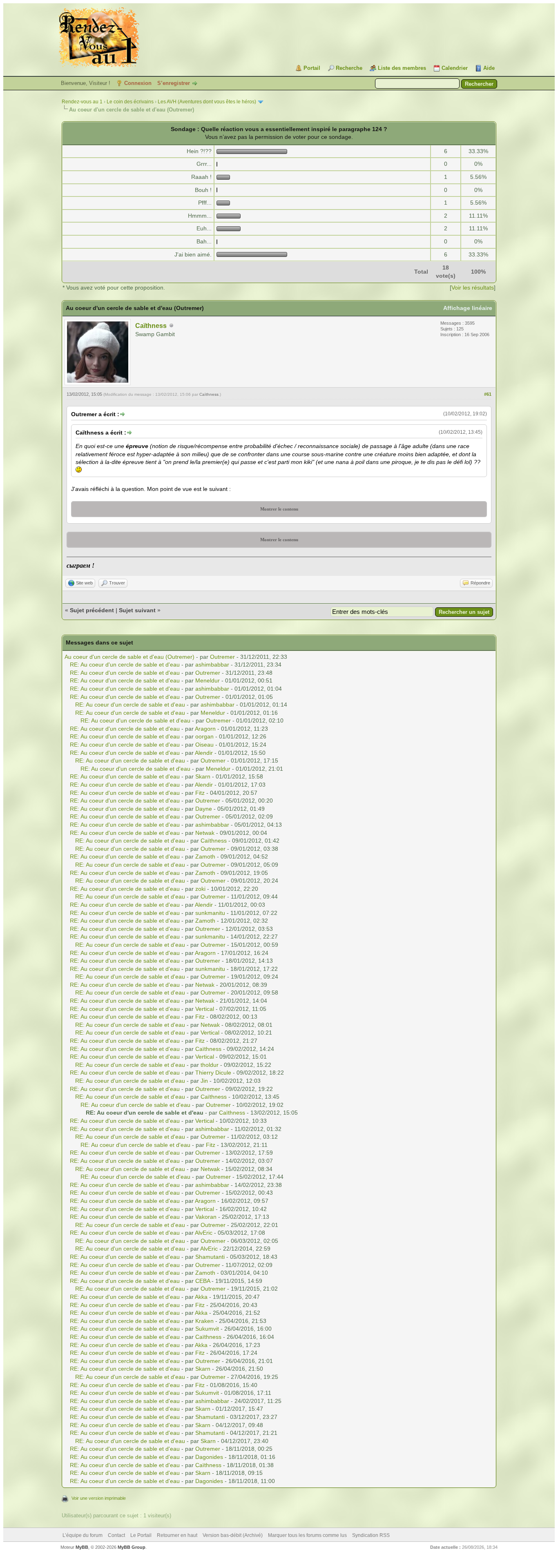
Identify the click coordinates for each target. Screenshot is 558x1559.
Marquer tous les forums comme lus (307, 1535)
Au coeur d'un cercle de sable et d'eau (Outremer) (129, 656)
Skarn (202, 776)
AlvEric (203, 1232)
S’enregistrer (173, 83)
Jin (204, 1080)
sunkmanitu (210, 913)
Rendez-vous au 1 (82, 102)
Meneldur (207, 680)
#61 (487, 394)
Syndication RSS (371, 1535)
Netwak (204, 833)
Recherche (349, 68)
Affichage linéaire (467, 308)
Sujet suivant (137, 610)
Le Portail (141, 1535)
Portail (312, 68)
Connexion (138, 83)
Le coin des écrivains (130, 102)
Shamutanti (210, 1256)
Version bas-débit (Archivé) (233, 1535)
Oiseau (204, 744)
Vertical (204, 1009)
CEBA (202, 1281)
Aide (489, 68)
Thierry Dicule (213, 1072)
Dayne (203, 808)
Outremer (222, 656)
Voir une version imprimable (98, 1498)
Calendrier (455, 68)
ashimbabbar (212, 664)
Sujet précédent (92, 610)
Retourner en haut (177, 1535)
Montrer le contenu (279, 508)
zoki (200, 888)
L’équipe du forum (82, 1535)
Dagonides (209, 1457)
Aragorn (205, 728)
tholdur (210, 1065)
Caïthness (151, 325)
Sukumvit (207, 1328)
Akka (201, 1297)
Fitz (200, 793)
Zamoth (205, 856)
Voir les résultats (472, 287)
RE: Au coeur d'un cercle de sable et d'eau (125, 664)
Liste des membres (402, 68)
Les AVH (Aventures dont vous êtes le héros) (207, 102)
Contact (116, 1535)
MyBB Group (131, 1547)
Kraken (204, 1321)
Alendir (204, 752)
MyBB (82, 1547)
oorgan (204, 736)
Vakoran (206, 1216)
